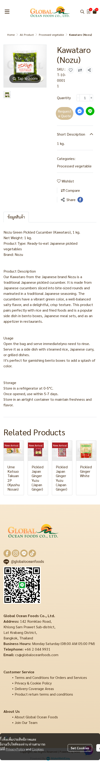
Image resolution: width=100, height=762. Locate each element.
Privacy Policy (15, 749)
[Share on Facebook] (80, 199)
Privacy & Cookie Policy (33, 683)
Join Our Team (26, 722)
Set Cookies (80, 748)
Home (11, 34)
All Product (27, 34)
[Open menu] (7, 11)
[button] (82, 11)
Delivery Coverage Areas (34, 688)
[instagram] (15, 553)
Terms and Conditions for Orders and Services (51, 677)
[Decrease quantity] (78, 97)
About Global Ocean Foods (36, 716)
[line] (24, 553)
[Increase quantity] (91, 97)
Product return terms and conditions (44, 694)
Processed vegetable (51, 34)
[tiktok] (32, 553)
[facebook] (7, 553)
